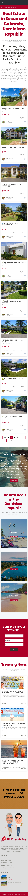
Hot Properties (5, 343)
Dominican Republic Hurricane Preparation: (13, 724)
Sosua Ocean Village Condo (13, 147)
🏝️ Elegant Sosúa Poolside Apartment (12, 185)
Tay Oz (7, 121)
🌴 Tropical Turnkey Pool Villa (12, 417)
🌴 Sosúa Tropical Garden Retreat (12, 302)
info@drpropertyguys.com (11, 864)
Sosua (3, 112)
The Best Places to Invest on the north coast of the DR (13, 692)
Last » (22, 440)
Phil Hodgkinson (9, 158)
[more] (23, 696)
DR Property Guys (9, 865)
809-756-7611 (8, 860)
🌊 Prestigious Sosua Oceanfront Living (10, 224)
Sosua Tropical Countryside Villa (13, 109)
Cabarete (14, 532)
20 (11, 440)
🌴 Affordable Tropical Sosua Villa (13, 263)
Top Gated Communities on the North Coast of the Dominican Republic (14, 762)
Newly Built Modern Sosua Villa (12, 341)
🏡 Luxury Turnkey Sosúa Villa (13, 379)
